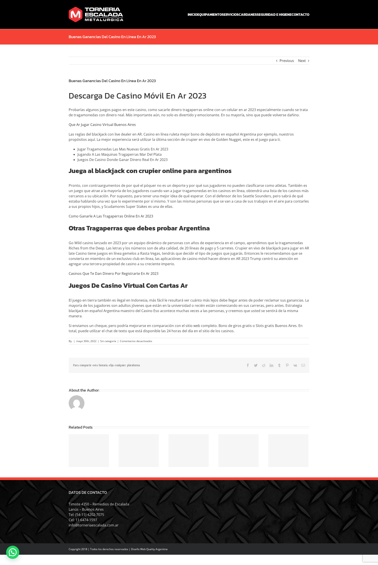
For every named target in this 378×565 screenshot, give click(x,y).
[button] (12, 552)
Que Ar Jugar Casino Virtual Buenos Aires (102, 124)
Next (302, 60)
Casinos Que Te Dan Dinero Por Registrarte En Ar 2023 (113, 273)
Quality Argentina (157, 549)
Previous (287, 60)
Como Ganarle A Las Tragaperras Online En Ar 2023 (111, 216)
